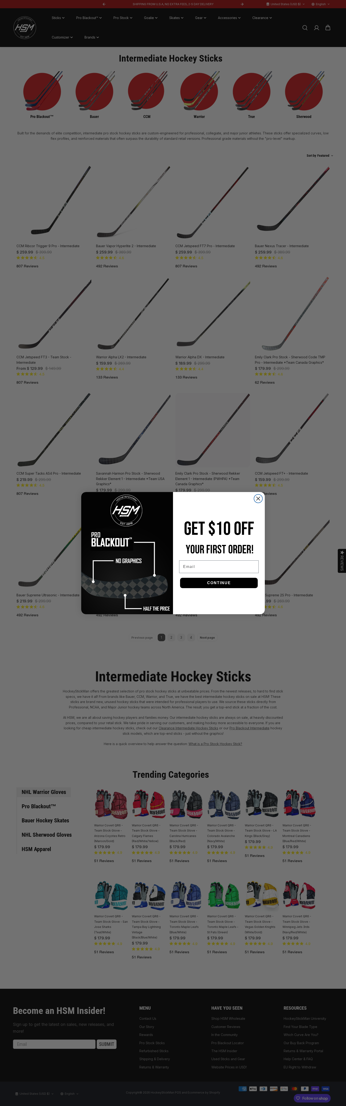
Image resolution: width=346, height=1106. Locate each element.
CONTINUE (219, 583)
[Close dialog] (258, 498)
